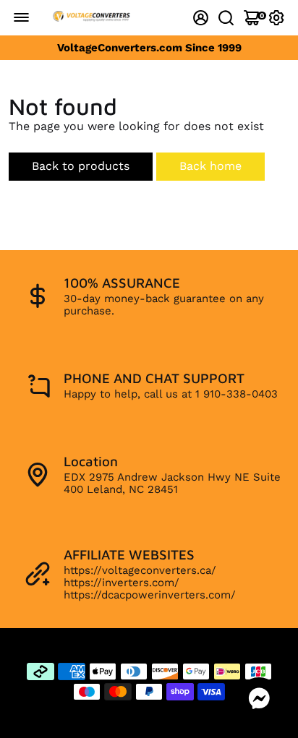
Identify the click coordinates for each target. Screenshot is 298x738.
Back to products (80, 166)
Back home (210, 166)
